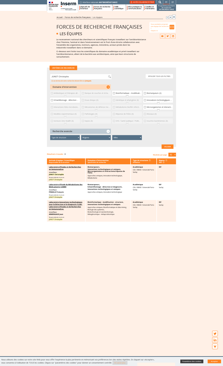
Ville (160, 162)
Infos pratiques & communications (135, 7)
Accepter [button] (214, 361)
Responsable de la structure (59, 162)
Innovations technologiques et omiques (104, 189)
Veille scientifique (118, 7)
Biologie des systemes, (96, 209)
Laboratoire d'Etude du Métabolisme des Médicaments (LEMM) (65, 185)
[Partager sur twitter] (167, 36)
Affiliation (136, 162)
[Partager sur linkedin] (173, 36)
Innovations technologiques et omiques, (104, 169)
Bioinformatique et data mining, (115, 207)
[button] (80, 87)
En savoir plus (119, 363)
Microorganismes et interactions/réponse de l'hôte (106, 172)
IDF (160, 167)
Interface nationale (100, 2)
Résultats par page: (160, 155)
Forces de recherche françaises (102, 7)
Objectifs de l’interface (85, 7)
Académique (138, 167)
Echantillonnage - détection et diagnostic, (105, 187)
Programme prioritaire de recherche (166, 7)
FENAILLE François (56, 192)
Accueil (59, 17)
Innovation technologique (112, 192)
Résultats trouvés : (55, 154)
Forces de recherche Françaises (99, 26)
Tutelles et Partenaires (150, 7)
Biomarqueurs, (94, 167)
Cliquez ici (154, 31)
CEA (134, 170)
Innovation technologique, (112, 175)
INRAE (139, 170)
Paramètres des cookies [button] (191, 361)
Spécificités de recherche (97, 162)
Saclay (161, 187)
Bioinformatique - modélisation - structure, (106, 202)
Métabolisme (92, 178)
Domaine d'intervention (65, 87)
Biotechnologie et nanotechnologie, (101, 212)
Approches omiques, (95, 175)
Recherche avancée (62, 131)
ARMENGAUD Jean (56, 214)
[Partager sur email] (162, 36)
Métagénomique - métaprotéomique (101, 214)
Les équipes (71, 33)
